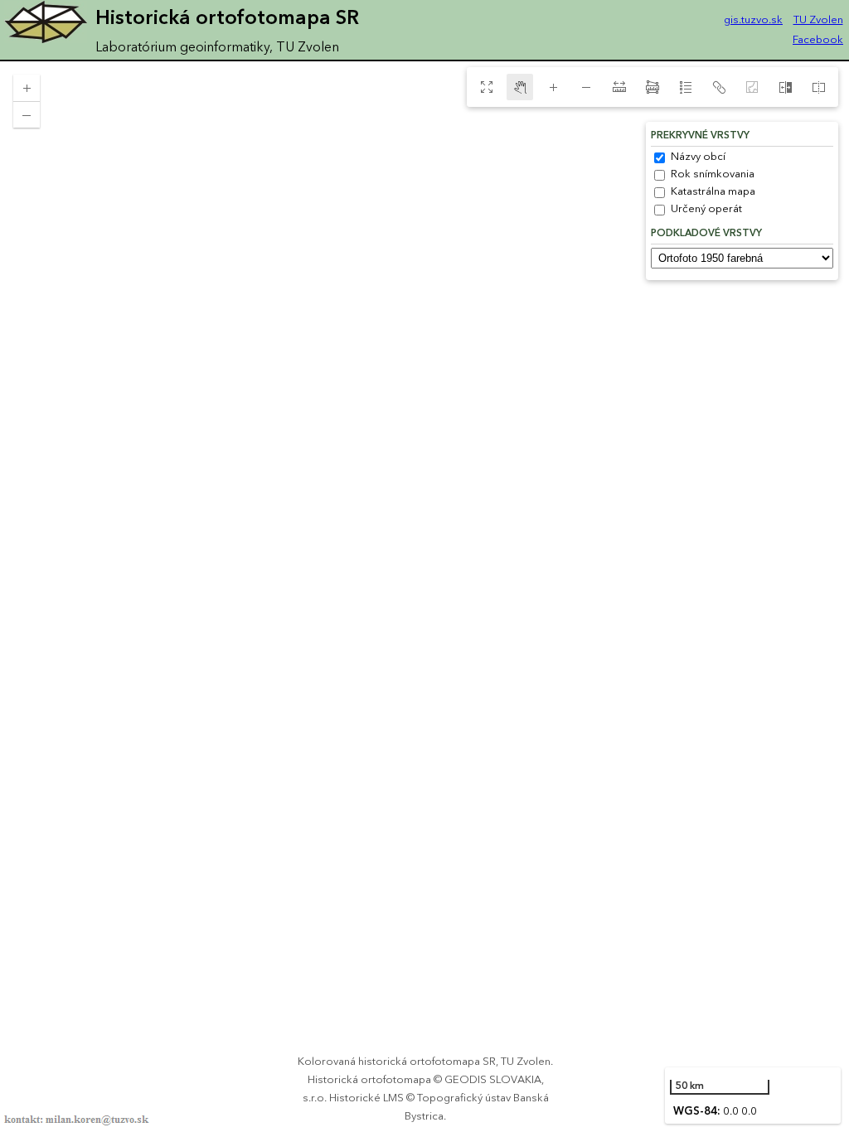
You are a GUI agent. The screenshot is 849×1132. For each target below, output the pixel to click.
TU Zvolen (818, 20)
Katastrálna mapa (713, 191)
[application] (424, 596)
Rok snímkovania (712, 174)
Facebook (818, 40)
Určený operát (706, 208)
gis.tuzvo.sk (753, 20)
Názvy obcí (698, 156)
